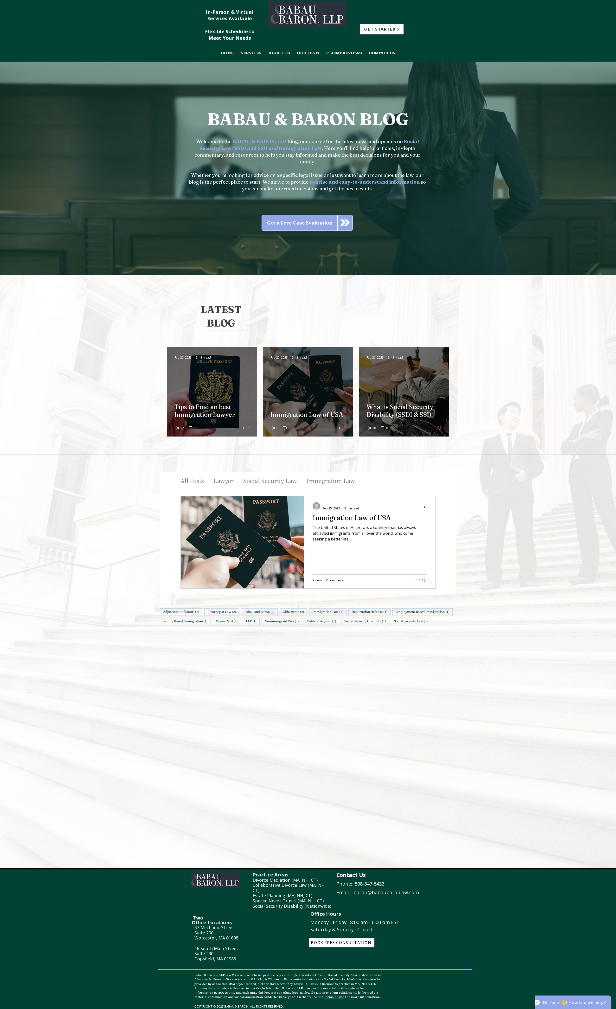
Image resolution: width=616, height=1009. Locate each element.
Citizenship (295, 612)
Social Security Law (270, 481)
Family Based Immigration (187, 621)
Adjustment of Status (182, 612)
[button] (251, 53)
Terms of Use (334, 997)
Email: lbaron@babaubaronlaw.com (377, 892)
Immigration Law (331, 481)
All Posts (192, 481)
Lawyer (223, 481)
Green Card (228, 621)
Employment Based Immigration (424, 612)
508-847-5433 (370, 883)
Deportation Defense (371, 612)
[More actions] (426, 506)
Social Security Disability (366, 621)
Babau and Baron (261, 612)
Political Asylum (323, 621)
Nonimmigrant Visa (283, 621)
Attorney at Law (223, 612)
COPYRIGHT (203, 1006)
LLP (253, 621)
